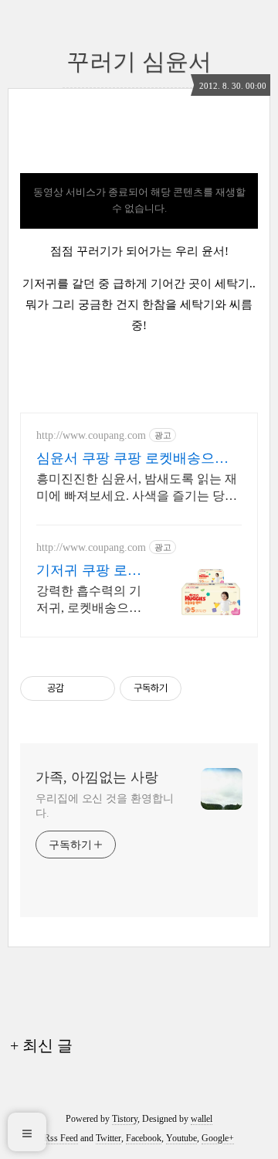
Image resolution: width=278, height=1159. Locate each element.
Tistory (124, 1118)
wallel (201, 1118)
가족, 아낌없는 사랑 (97, 777)
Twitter (108, 1138)
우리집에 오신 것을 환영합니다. (105, 806)
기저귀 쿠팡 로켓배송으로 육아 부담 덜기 (88, 571)
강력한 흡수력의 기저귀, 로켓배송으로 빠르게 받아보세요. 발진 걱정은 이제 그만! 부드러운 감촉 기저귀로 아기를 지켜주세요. (92, 600)
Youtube (181, 1138)
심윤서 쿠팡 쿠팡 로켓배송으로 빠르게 (132, 458)
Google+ (218, 1138)
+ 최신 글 (41, 1045)
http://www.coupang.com (91, 435)
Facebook (143, 1138)
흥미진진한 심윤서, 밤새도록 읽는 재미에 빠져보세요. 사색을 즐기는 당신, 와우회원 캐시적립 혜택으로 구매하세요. (138, 488)
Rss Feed (61, 1138)
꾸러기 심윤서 (139, 61)
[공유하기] (78, 688)
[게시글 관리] (97, 688)
